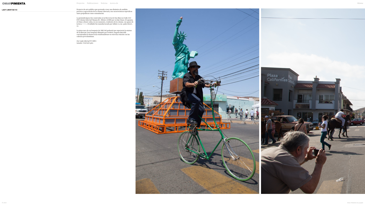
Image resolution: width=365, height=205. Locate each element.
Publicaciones (92, 3)
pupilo (361, 203)
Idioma (360, 3)
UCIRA (84, 24)
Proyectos (80, 3)
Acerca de (114, 3)
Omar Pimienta (352, 203)
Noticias (104, 3)
